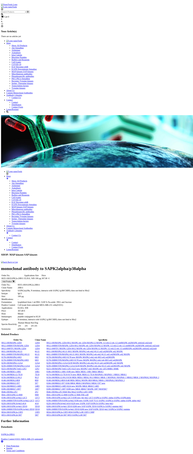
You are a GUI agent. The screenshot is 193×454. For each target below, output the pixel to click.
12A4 (37, 363)
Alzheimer (16, 50)
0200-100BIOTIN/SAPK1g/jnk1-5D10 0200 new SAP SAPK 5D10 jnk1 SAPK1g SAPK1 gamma (88, 409)
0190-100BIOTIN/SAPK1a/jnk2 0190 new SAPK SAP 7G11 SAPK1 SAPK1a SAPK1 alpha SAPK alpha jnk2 (93, 400)
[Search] (28, 12)
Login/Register (12, 109)
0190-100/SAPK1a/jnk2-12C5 (14, 398)
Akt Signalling (18, 48)
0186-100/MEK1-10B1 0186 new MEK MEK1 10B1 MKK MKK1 (75, 372)
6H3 (37, 357)
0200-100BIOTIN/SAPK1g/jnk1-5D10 (17, 409)
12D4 (37, 343)
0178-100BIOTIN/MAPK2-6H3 (15, 360)
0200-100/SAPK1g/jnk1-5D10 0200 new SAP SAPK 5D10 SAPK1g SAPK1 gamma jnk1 (84, 406)
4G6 (37, 403)
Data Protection (12, 446)
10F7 (37, 389)
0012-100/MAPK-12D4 (11, 343)
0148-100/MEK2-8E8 (10, 380)
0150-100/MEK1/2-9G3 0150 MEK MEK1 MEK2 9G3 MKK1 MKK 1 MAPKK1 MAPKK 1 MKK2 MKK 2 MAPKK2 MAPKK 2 (102, 377)
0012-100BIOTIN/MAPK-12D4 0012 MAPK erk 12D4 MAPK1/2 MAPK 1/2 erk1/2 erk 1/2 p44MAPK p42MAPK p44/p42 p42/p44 (102, 346)
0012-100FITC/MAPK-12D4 (13, 348)
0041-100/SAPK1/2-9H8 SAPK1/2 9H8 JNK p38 (67, 395)
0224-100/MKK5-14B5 (11, 386)
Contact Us (16, 97)
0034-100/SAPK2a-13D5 (12, 412)
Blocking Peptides (19, 57)
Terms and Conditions (15, 451)
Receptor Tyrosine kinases (22, 81)
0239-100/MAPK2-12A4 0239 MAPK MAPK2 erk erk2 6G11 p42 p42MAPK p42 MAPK (84, 363)
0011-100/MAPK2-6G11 (11, 351)
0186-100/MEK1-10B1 (11, 372)
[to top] (2, 441)
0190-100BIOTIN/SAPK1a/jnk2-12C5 (17, 400)
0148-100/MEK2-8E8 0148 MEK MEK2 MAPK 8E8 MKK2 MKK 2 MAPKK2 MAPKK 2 (85, 380)
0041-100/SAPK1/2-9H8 (11, 395)
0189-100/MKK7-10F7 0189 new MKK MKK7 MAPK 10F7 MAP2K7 (76, 389)
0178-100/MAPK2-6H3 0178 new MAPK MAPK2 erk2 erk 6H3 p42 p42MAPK (80, 357)
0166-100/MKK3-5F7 (10, 383)
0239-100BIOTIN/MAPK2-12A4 (15, 366)
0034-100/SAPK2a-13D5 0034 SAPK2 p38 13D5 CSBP (70, 412)
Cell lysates (16, 62)
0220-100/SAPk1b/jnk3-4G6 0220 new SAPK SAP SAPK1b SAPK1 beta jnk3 (79, 403)
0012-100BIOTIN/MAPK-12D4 (15, 346)
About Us (10, 90)
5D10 (37, 406)
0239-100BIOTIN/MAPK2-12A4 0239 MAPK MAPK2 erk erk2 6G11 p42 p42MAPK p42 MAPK (88, 366)
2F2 (36, 392)
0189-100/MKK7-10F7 (11, 389)
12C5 (37, 398)
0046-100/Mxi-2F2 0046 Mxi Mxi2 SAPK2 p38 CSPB (69, 392)
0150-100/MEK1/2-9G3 (11, 377)
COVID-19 (16, 64)
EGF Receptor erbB (20, 67)
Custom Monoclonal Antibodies (19, 93)
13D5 (37, 412)
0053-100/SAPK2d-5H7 (11, 415)
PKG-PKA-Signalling (21, 79)
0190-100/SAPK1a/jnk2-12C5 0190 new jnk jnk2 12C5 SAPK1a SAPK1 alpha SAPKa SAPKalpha (88, 398)
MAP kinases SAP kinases (22, 71)
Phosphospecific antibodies (23, 76)
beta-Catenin (17, 55)
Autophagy (16, 53)
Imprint (9, 448)
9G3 (37, 377)
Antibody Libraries (14, 95)
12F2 (37, 369)
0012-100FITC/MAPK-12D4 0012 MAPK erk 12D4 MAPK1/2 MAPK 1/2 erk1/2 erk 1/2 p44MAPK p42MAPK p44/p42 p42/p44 (101, 348)
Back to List (12, 262)
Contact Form (17, 107)
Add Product (7, 281)
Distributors (16, 105)
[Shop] (7, 178)
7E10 (37, 374)
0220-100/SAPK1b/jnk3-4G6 (13, 403)
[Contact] (7, 240)
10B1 (37, 372)
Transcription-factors (20, 86)
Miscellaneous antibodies (22, 74)
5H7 (37, 415)
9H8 (37, 395)
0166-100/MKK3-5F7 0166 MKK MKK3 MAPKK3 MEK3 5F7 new (75, 383)
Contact (9, 100)
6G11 (37, 351)
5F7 (36, 383)
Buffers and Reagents (20, 60)
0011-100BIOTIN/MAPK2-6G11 (15, 354)
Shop (8, 43)
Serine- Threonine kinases (22, 83)
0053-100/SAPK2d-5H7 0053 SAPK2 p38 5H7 (66, 415)
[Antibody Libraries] (7, 233)
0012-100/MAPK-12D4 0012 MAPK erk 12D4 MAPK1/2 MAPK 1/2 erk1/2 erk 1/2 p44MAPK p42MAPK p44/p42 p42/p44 (99, 343)
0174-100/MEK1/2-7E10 (11, 374)
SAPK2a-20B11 (8, 434)
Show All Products (19, 45)
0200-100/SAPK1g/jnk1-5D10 (14, 406)
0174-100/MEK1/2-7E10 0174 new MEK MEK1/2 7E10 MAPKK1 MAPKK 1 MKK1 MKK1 (86, 374)
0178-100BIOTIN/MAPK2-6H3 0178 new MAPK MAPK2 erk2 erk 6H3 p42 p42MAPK (84, 360)
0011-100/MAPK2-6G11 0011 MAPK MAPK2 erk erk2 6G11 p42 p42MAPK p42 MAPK (84, 351)
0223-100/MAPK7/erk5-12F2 (13, 369)
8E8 (36, 380)
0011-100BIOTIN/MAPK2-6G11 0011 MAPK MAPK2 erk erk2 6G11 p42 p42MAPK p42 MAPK (88, 354)
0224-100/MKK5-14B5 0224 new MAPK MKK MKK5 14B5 (72, 386)
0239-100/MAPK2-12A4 (12, 363)
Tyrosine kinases (18, 88)
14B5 (37, 386)
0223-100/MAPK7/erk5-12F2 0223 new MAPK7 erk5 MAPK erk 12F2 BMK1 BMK (82, 369)
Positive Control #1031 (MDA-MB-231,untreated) (22, 439)
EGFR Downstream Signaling (24, 69)
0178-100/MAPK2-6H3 (11, 357)
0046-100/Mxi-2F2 (9, 392)
